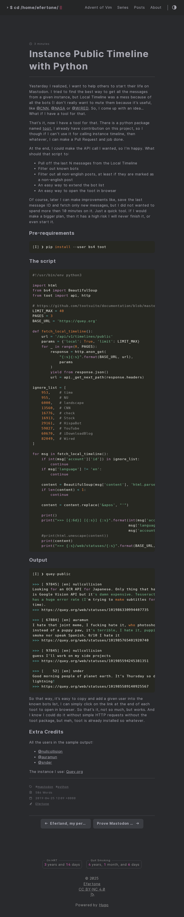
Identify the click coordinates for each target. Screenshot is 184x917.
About (156, 7)
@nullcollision (50, 751)
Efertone (42, 803)
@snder (45, 762)
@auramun (47, 757)
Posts (139, 7)
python (63, 786)
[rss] (92, 895)
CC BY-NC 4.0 (92, 889)
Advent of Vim (98, 7)
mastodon (45, 786)
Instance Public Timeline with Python (89, 60)
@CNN (43, 108)
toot (47, 128)
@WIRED (80, 108)
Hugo (104, 905)
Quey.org (74, 772)
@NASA (58, 108)
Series (123, 7)
